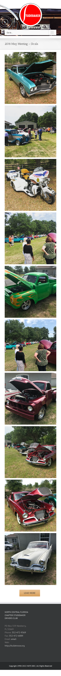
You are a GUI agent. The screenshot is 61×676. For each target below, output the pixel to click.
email (13, 639)
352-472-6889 (16, 635)
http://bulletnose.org (15, 645)
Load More (30, 593)
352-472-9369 (19, 632)
